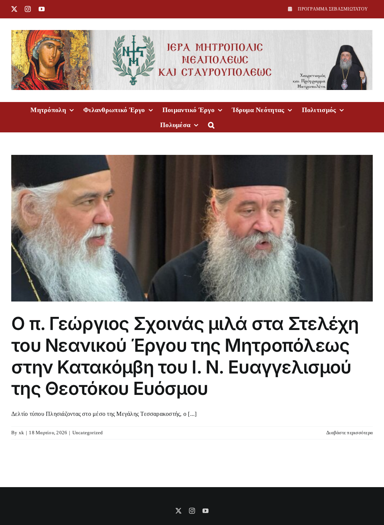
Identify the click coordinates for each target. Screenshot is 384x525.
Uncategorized (87, 432)
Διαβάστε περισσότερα (349, 432)
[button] (211, 124)
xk (21, 432)
